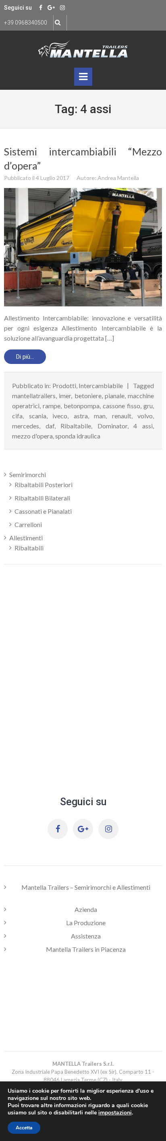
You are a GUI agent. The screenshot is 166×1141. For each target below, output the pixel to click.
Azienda (86, 909)
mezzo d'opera (32, 436)
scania (37, 416)
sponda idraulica (77, 436)
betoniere (88, 395)
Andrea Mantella (118, 177)
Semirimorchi (27, 474)
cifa (17, 416)
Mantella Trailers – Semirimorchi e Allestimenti (85, 887)
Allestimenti (26, 538)
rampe (51, 405)
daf (50, 426)
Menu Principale (83, 78)
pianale (114, 395)
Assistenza (86, 936)
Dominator (112, 426)
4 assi (143, 426)
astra (81, 416)
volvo (145, 416)
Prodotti (64, 385)
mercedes (25, 426)
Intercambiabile (101, 385)
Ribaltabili (29, 548)
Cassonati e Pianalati (43, 511)
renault (121, 416)
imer (65, 395)
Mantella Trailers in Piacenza (86, 949)
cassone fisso (121, 405)
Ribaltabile (75, 426)
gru (148, 405)
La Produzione (86, 922)
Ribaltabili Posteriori (44, 484)
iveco (59, 416)
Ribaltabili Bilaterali (42, 498)
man (100, 416)
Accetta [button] (24, 1127)
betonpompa (82, 405)
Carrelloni (28, 524)
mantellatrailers (34, 395)
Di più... (25, 356)
